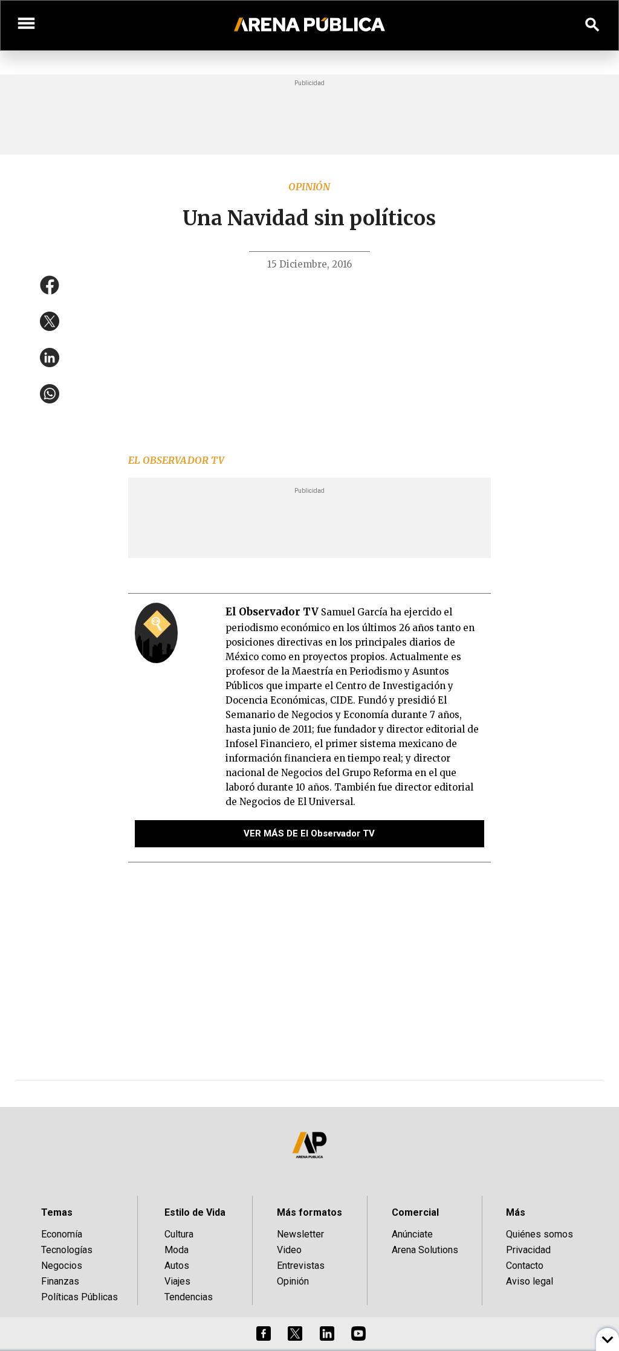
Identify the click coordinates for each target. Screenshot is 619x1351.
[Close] (383, 584)
